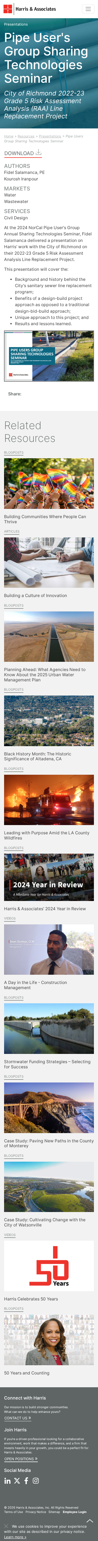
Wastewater (16, 201)
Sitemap (54, 1512)
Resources (26, 136)
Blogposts (13, 452)
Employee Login (75, 1512)
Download (19, 153)
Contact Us (17, 1417)
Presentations (50, 136)
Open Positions (21, 1458)
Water (10, 195)
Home (8, 136)
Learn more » (15, 1537)
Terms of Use (13, 1512)
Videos (10, 918)
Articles (11, 531)
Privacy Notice (36, 1512)
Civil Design (16, 217)
